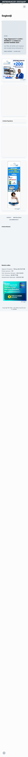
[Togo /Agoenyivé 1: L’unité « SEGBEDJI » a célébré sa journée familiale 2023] (14, 27)
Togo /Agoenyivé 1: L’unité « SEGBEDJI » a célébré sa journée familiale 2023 (13, 40)
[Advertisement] (14, 101)
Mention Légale (17, 217)
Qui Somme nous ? (14, 219)
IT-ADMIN (14, 309)
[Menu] (24, 7)
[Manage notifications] (4, 753)
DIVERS (5, 36)
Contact (9, 217)
